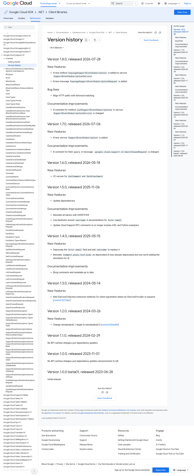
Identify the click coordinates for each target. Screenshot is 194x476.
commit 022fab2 (62, 300)
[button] (18, 55)
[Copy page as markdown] (95, 40)
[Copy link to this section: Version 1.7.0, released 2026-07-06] (103, 124)
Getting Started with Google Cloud (133, 440)
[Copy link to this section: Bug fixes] (62, 90)
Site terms (70, 464)
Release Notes (86, 444)
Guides (21, 18)
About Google (48, 464)
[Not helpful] (160, 32)
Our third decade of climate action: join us (116, 464)
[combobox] (124, 3)
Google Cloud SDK (21, 12)
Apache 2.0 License (53, 413)
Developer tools (78, 32)
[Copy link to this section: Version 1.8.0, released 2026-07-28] (103, 59)
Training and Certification (129, 454)
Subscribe (161, 470)
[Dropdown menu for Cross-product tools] (89, 3)
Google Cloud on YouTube (167, 449)
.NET (41, 12)
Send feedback (151, 40)
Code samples (124, 444)
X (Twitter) (161, 444)
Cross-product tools (76, 3)
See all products (49, 435)
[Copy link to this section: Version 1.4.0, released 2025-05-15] (103, 236)
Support (83, 440)
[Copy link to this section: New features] (68, 67)
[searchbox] (19, 27)
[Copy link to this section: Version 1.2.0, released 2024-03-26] (103, 311)
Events (159, 440)
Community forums (88, 435)
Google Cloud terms (86, 464)
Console (149, 3)
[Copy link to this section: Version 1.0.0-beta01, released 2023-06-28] (116, 372)
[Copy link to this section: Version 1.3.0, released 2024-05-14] (103, 283)
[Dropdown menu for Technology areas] (60, 3)
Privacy (60, 464)
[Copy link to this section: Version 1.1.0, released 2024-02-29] (103, 336)
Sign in (187, 3)
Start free (182, 12)
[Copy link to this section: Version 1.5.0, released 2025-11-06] (102, 187)
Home (49, 32)
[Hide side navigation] (34, 471)
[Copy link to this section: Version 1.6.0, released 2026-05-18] (103, 163)
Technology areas (48, 3)
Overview (8, 18)
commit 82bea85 (109, 324)
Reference (35, 18)
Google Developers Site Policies (90, 413)
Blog (158, 435)
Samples (50, 18)
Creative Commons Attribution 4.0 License (119, 410)
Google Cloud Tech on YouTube (170, 454)
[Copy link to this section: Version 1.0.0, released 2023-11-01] (102, 354)
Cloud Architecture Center (129, 449)
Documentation (62, 32)
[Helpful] (156, 32)
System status (86, 449)
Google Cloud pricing (51, 440)
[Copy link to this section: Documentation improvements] (90, 104)
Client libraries (58, 12)
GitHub (121, 435)
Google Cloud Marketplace (53, 444)
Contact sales (48, 449)
